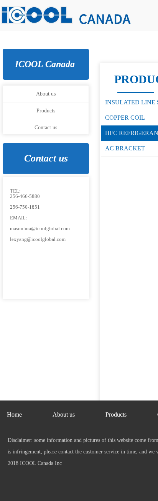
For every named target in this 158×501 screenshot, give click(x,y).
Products (45, 111)
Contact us (46, 127)
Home (14, 414)
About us (46, 94)
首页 (5, 333)
